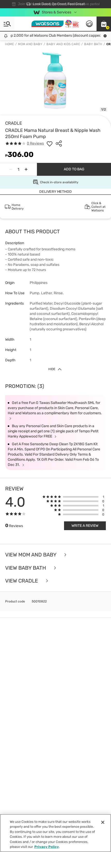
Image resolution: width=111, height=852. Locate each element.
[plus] (26, 169)
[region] (55, 833)
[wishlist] (49, 143)
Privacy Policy (46, 847)
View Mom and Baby (31, 555)
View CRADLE (22, 581)
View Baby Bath (26, 568)
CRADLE (13, 123)
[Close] (102, 822)
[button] (104, 24)
